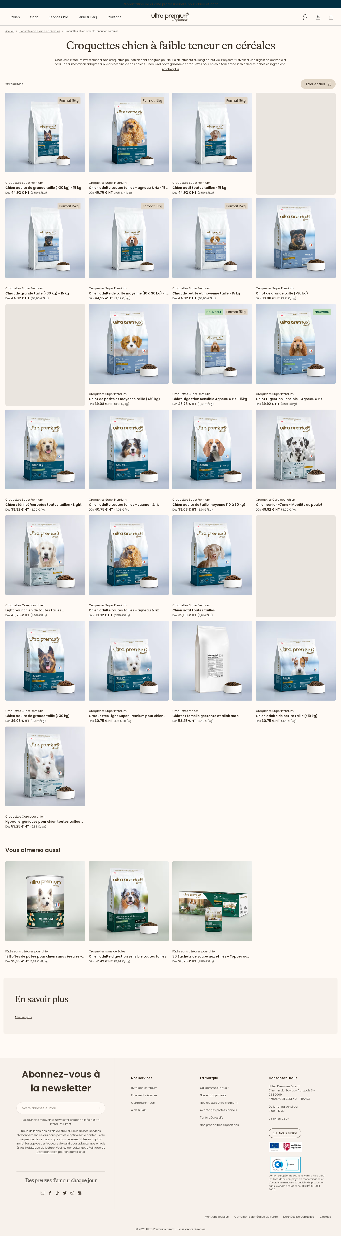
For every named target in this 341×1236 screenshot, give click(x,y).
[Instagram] (42, 1193)
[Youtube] (79, 1193)
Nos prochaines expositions (219, 1125)
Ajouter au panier (45, 167)
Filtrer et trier (315, 84)
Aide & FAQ (138, 1110)
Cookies (325, 1217)
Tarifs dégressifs (211, 1117)
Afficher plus (170, 69)
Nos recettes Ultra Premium (219, 1103)
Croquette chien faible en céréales (39, 31)
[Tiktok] (57, 1193)
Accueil (9, 31)
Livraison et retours (144, 1088)
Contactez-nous (143, 1103)
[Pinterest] (72, 1193)
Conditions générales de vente (256, 1217)
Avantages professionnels (218, 1110)
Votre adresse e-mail (39, 1108)
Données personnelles (298, 1217)
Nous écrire (288, 1133)
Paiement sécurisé (144, 1095)
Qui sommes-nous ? (214, 1088)
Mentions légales (217, 1217)
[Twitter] (64, 1193)
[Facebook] (49, 1193)
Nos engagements (213, 1095)
